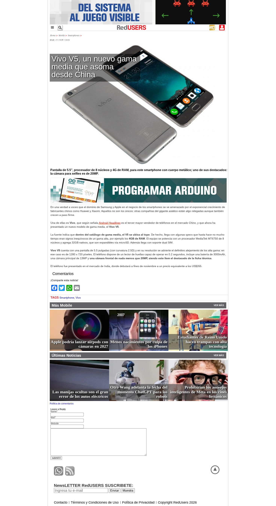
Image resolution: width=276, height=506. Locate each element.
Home (53, 35)
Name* (54, 411)
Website (55, 423)
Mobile (62, 35)
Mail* (53, 417)
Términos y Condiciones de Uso (95, 502)
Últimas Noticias (66, 355)
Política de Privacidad (138, 502)
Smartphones (74, 35)
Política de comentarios (62, 403)
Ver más (219, 305)
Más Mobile (62, 305)
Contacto (60, 502)
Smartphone (67, 297)
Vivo (78, 297)
